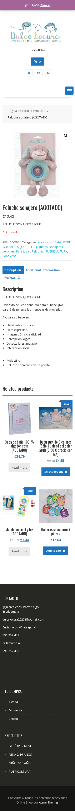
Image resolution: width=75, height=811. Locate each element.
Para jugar (23, 251)
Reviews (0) (12, 277)
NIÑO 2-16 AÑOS (20, 763)
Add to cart (53, 550)
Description (12, 270)
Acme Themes (49, 802)
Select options (53, 471)
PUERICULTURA (56, 251)
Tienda (13, 702)
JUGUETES (27, 247)
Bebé (57, 242)
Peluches (38, 251)
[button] (69, 91)
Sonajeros (9, 256)
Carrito (13, 719)
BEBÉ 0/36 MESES (21, 746)
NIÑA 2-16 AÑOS (20, 754)
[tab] (12, 270)
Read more (19, 468)
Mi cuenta (15, 710)
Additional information (43, 270)
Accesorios (45, 242)
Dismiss (45, 5)
